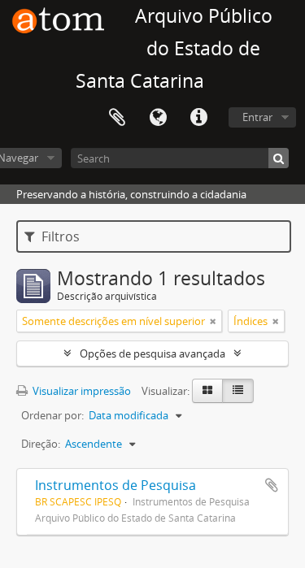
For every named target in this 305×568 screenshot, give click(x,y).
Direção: (40, 443)
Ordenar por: (52, 415)
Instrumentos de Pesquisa (115, 485)
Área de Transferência (117, 118)
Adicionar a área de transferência (272, 485)
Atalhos (198, 118)
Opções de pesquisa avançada (152, 353)
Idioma (157, 118)
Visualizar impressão (80, 391)
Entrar (257, 117)
